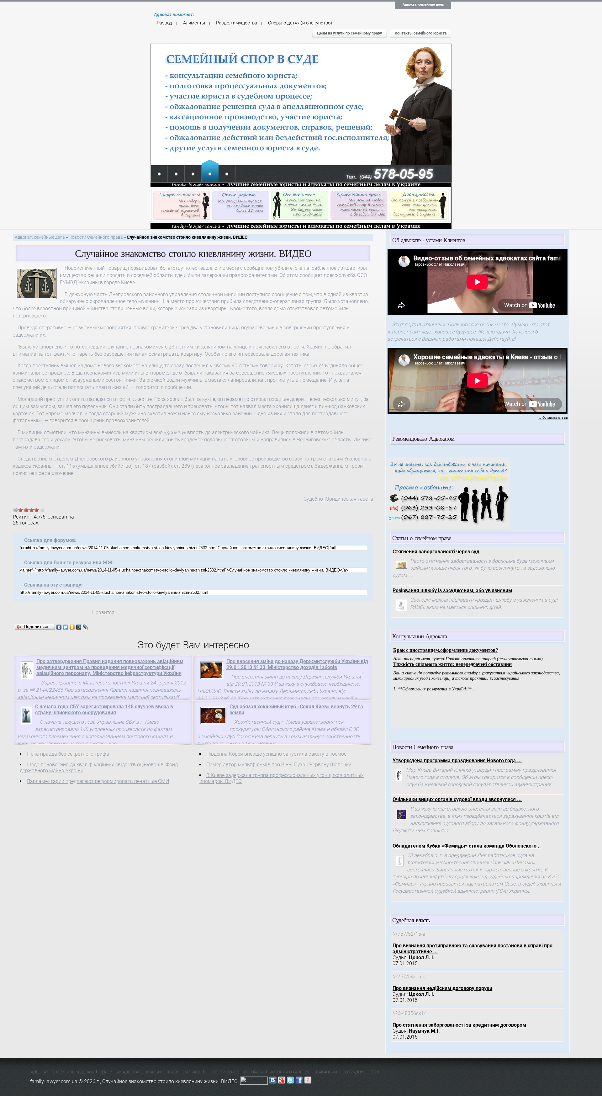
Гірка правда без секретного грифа (68, 754)
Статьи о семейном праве (173, 1072)
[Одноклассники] (72, 627)
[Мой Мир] (79, 627)
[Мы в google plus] (281, 1081)
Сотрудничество (361, 1072)
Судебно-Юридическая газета (338, 499)
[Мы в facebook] (299, 1081)
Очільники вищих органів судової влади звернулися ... (457, 799)
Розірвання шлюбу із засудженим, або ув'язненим (452, 590)
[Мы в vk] (273, 1081)
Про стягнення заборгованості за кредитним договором (459, 1025)
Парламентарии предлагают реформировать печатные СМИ (98, 781)
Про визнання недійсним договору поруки (442, 988)
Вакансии (326, 1072)
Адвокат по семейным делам (62, 1072)
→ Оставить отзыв (553, 418)
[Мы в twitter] (290, 1081)
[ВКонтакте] (59, 627)
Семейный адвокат (119, 1072)
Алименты (194, 23)
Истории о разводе (289, 1072)
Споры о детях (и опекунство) (300, 23)
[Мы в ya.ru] (308, 1081)
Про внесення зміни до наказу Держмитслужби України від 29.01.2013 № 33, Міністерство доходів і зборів (297, 664)
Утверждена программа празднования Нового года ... (457, 760)
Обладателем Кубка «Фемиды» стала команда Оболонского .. (467, 846)
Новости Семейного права (96, 237)
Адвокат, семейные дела (423, 5)
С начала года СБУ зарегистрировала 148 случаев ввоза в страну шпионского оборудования (104, 710)
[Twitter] (65, 627)
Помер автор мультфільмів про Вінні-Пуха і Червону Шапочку (278, 765)
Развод (164, 23)
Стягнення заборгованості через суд (436, 552)
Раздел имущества (236, 23)
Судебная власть (411, 920)
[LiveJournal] (85, 627)
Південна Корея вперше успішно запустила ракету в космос (276, 754)
